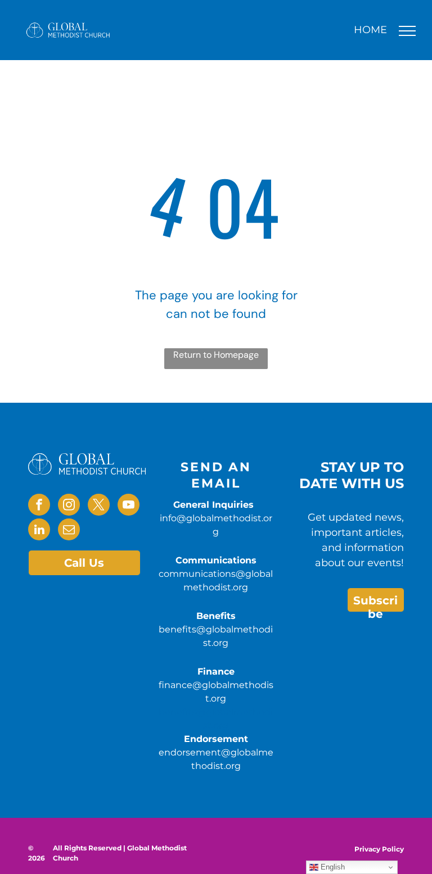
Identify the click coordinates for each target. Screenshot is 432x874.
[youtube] (129, 506)
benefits (177, 712)
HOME (370, 30)
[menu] (407, 30)
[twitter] (99, 506)
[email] (69, 530)
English (331, 867)
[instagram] (69, 506)
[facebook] (39, 506)
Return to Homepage (216, 355)
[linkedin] (39, 530)
